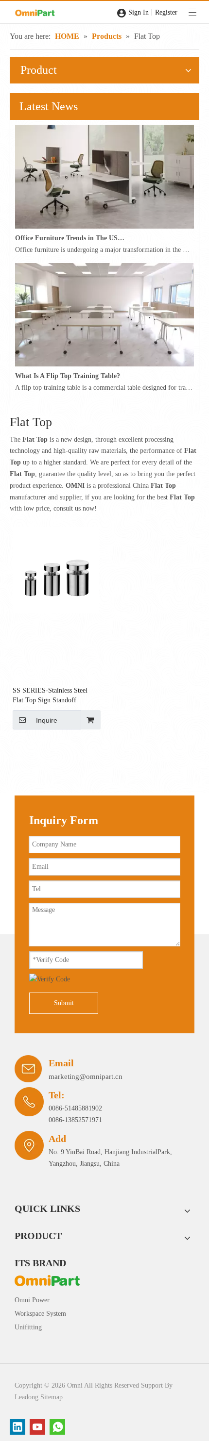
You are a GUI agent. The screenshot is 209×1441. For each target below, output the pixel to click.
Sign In (138, 12)
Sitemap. (52, 1397)
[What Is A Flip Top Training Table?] (104, 364)
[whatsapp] (57, 1427)
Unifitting (28, 1327)
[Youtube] (37, 1427)
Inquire (46, 720)
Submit (64, 1003)
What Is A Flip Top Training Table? (67, 376)
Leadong (26, 1397)
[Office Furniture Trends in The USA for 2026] (104, 226)
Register (166, 12)
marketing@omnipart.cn (85, 1076)
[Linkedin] (17, 1427)
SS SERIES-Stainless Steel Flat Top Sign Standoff (50, 695)
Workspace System (40, 1313)
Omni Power (32, 1300)
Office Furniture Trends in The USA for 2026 (70, 238)
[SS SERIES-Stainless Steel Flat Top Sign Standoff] (56, 569)
